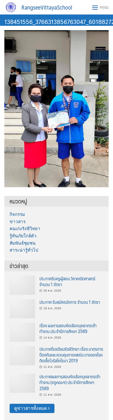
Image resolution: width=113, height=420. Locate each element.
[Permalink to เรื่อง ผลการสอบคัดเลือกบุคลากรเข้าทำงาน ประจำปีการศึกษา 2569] (22, 331)
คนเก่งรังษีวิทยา (25, 228)
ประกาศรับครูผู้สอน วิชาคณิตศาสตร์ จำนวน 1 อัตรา (67, 281)
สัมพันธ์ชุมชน (23, 243)
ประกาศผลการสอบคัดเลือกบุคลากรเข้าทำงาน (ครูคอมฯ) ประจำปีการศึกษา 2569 (69, 382)
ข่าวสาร (17, 221)
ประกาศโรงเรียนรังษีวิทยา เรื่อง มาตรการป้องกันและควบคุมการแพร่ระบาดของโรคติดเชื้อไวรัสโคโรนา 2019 (71, 355)
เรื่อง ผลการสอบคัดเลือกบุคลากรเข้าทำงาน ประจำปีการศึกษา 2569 (67, 328)
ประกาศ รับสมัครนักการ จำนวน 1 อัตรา (69, 302)
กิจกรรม (17, 214)
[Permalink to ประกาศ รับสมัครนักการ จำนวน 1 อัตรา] (22, 308)
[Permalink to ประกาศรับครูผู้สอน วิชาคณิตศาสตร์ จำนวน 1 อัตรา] (22, 284)
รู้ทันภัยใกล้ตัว (23, 235)
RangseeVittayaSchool (46, 7)
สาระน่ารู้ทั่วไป (24, 250)
